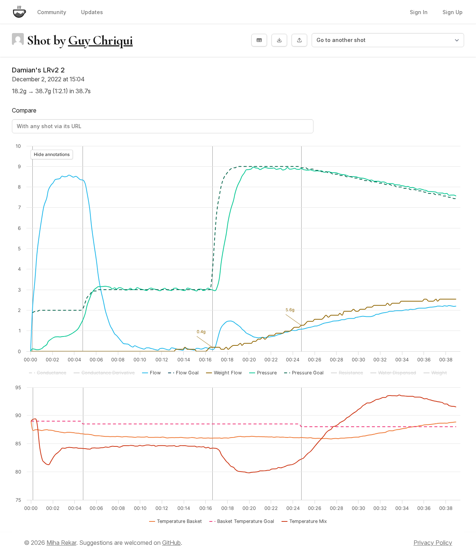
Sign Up (453, 12)
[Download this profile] (279, 40)
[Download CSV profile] (259, 40)
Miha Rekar (61, 542)
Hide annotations (52, 154)
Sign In (419, 12)
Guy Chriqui (100, 40)
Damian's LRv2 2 (38, 70)
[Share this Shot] (299, 40)
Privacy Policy (433, 542)
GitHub (171, 542)
